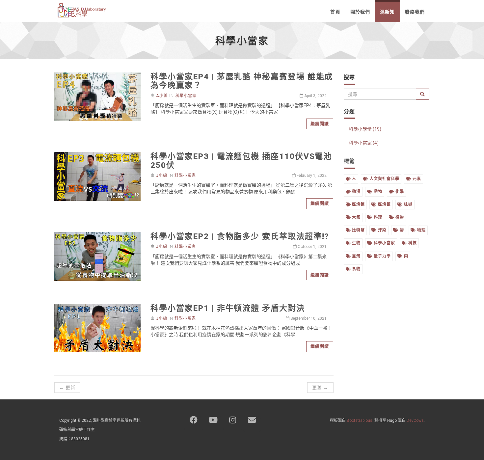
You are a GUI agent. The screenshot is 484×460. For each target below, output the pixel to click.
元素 (416, 178)
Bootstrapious (359, 420)
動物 (377, 191)
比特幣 (358, 230)
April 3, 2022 (315, 96)
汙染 (382, 230)
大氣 (356, 217)
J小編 (161, 175)
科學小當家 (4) (364, 143)
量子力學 (381, 256)
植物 (399, 217)
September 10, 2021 (308, 318)
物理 (421, 230)
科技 (412, 243)
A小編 (162, 96)
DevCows (415, 420)
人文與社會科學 (383, 178)
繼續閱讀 (319, 123)
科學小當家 (186, 96)
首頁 (335, 11)
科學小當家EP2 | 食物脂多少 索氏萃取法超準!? (239, 236)
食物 (356, 269)
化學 (399, 191)
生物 (356, 243)
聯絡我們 (415, 11)
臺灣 (356, 256)
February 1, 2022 (311, 175)
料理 (377, 217)
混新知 (387, 11)
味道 (408, 204)
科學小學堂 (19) (365, 129)
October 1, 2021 (312, 246)
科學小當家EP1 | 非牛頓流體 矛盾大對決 (227, 308)
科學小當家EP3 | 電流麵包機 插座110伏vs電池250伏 (241, 161)
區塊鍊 (358, 204)
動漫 (356, 191)
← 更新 (67, 387)
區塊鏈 (384, 204)
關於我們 (360, 11)
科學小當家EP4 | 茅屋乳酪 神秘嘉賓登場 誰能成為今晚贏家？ (241, 81)
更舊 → (320, 387)
